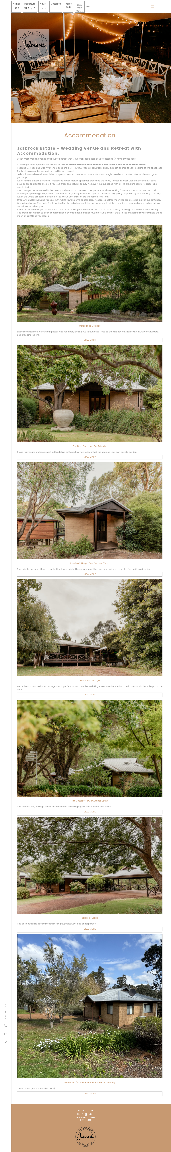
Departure (29, 3)
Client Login (79, 6)
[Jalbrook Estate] (43, 45)
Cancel (79, 11)
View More (90, 340)
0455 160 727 (85, 1120)
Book (88, 6)
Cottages (56, 3)
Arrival (16, 3)
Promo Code (68, 5)
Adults (43, 3)
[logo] (85, 1137)
